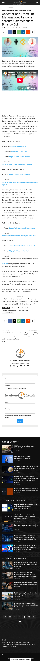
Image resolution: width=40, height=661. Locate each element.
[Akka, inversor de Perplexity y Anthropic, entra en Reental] (7, 459)
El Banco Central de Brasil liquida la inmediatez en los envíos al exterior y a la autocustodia (26, 605)
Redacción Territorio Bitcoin (12, 28)
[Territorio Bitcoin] (20, 2)
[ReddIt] (28, 32)
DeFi (27, 308)
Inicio (3, 7)
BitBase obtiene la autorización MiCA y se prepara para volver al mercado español (26, 468)
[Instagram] (15, 366)
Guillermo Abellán (23, 310)
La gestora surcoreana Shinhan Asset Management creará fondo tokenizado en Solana (25, 506)
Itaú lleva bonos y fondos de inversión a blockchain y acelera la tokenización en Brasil (25, 595)
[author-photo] (20, 358)
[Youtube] (28, 366)
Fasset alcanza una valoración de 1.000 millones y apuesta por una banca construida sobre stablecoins (25, 537)
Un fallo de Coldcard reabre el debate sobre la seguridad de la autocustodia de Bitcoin (25, 584)
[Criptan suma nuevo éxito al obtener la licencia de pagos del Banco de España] (7, 491)
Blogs (16, 10)
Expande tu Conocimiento (9, 310)
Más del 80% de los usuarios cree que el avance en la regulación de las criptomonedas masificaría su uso (11, 337)
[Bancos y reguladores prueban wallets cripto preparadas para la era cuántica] (7, 528)
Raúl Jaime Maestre (8, 312)
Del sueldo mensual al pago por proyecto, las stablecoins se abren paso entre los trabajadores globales (25, 574)
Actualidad (10, 7)
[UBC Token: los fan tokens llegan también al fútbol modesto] (7, 449)
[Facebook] (10, 32)
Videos (28, 10)
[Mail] (19, 617)
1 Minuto (5, 264)
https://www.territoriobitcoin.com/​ (22, 246)
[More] (32, 32)
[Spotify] (24, 617)
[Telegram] (22, 366)
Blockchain (11, 10)
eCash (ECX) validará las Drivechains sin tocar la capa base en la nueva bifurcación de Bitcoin (25, 516)
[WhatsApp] (19, 32)
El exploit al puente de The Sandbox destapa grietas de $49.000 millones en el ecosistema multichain (25, 547)
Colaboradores (22, 10)
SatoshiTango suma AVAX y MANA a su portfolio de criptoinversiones (29, 335)
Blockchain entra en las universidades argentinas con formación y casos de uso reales (25, 564)
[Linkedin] (23, 32)
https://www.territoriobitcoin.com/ (20, 363)
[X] (14, 32)
